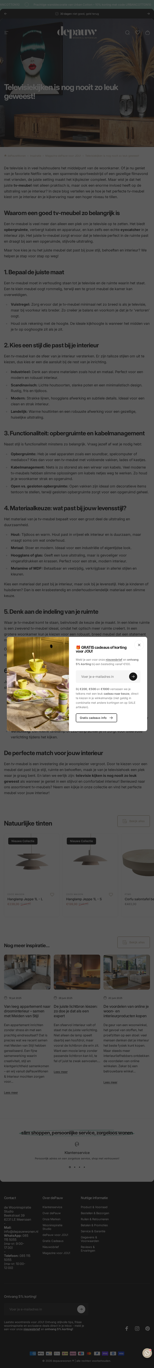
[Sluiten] (139, 645)
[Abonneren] (133, 677)
